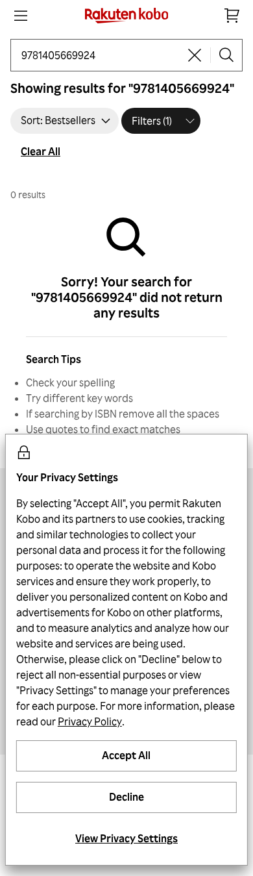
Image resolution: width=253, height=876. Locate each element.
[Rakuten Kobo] (127, 15)
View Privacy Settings (126, 838)
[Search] (226, 55)
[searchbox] (100, 55)
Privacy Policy (90, 721)
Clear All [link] (40, 151)
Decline (126, 796)
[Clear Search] (194, 55)
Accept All (126, 755)
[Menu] (20, 15)
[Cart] (232, 15)
